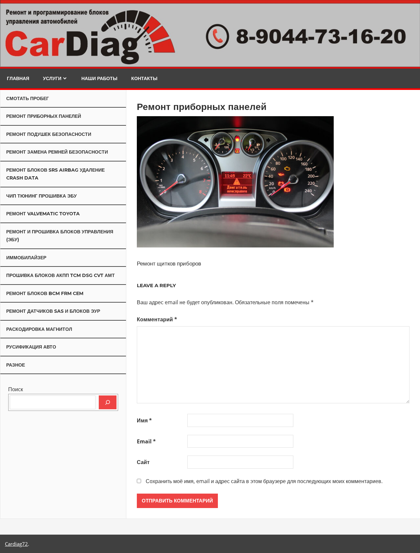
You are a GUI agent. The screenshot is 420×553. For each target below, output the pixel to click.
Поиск (15, 389)
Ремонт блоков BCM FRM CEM (44, 293)
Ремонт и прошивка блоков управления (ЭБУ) (59, 236)
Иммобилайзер (26, 258)
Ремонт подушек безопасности (48, 134)
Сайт (143, 462)
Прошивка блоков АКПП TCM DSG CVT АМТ (60, 275)
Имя (144, 420)
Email (146, 441)
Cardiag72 (16, 544)
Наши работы (99, 78)
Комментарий (157, 319)
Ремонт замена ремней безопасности (57, 152)
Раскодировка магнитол (39, 329)
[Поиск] (107, 402)
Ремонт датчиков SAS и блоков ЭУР (53, 311)
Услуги (52, 78)
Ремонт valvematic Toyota (43, 214)
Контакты (144, 78)
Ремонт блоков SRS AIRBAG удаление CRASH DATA (55, 174)
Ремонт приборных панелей (43, 116)
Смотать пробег (27, 98)
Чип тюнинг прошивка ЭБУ (41, 196)
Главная (18, 78)
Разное (15, 365)
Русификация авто (31, 347)
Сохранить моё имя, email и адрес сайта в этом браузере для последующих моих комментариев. (264, 481)
